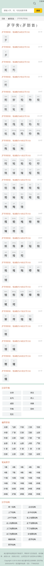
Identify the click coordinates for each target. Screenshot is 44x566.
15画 (38, 477)
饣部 (6, 448)
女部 (6, 443)
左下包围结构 (32, 523)
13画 (22, 477)
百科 (32, 408)
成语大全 (7, 556)
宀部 (38, 438)
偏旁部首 (11, 18)
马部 (22, 438)
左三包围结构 (11, 534)
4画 (30, 467)
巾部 (6, 438)
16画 (6, 483)
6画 (5, 472)
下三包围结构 (32, 528)
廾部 (6, 432)
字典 (3, 18)
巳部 (6, 454)
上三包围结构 (11, 528)
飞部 (14, 427)
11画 (6, 477)
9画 (30, 472)
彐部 (30, 432)
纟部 (38, 448)
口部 (14, 438)
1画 (5, 467)
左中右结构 (32, 512)
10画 (38, 472)
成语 (12, 403)
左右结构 (32, 507)
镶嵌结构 (11, 539)
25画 (38, 488)
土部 (14, 454)
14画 (30, 477)
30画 (38, 494)
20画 (38, 483)
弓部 (38, 427)
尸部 (38, 443)
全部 (38, 454)
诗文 (32, 392)
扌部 (22, 448)
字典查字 (19, 553)
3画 (22, 467)
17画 (14, 483)
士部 (14, 448)
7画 (14, 472)
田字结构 (11, 544)
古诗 (12, 392)
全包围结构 (32, 534)
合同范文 (24, 556)
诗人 (32, 398)
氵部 (30, 448)
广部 (14, 432)
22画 (14, 488)
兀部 (30, 454)
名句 (12, 398)
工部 (30, 427)
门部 (30, 438)
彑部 (38, 432)
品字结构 (32, 539)
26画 (6, 494)
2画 (14, 467)
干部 (22, 427)
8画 (22, 472)
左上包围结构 (11, 523)
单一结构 (11, 507)
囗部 (22, 454)
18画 (22, 483)
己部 (22, 432)
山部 (22, 443)
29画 (30, 494)
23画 (22, 488)
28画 (22, 494)
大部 (6, 427)
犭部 (14, 443)
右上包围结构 (32, 517)
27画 (14, 494)
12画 (14, 477)
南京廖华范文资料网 (29, 560)
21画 (6, 488)
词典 (32, 403)
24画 (30, 488)
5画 (38, 467)
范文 (12, 414)
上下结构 (11, 512)
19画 (30, 483)
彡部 (30, 443)
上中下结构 (11, 517)
